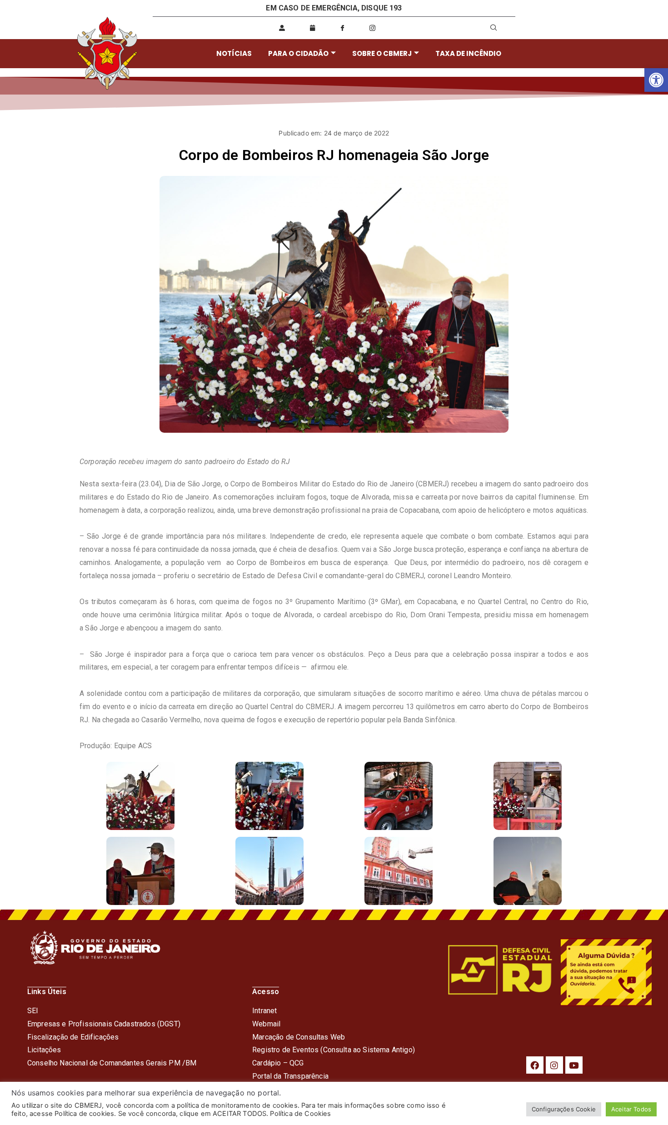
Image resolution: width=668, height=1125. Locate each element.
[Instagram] (554, 1065)
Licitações (44, 1049)
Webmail (266, 1024)
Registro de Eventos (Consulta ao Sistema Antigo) (333, 1049)
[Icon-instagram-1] (373, 28)
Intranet (264, 1010)
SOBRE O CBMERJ (382, 53)
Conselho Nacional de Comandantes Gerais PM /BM (111, 1063)
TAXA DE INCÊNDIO (468, 53)
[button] (656, 80)
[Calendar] (312, 28)
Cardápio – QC (275, 1063)
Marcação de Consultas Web (298, 1037)
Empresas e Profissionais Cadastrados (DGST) (103, 1024)
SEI (32, 1010)
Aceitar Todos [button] (631, 1109)
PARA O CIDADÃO (298, 53)
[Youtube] (574, 1065)
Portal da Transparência (290, 1076)
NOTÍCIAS (234, 53)
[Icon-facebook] (342, 28)
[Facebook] (534, 1065)
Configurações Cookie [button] (564, 1109)
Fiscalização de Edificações (73, 1037)
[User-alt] (282, 28)
